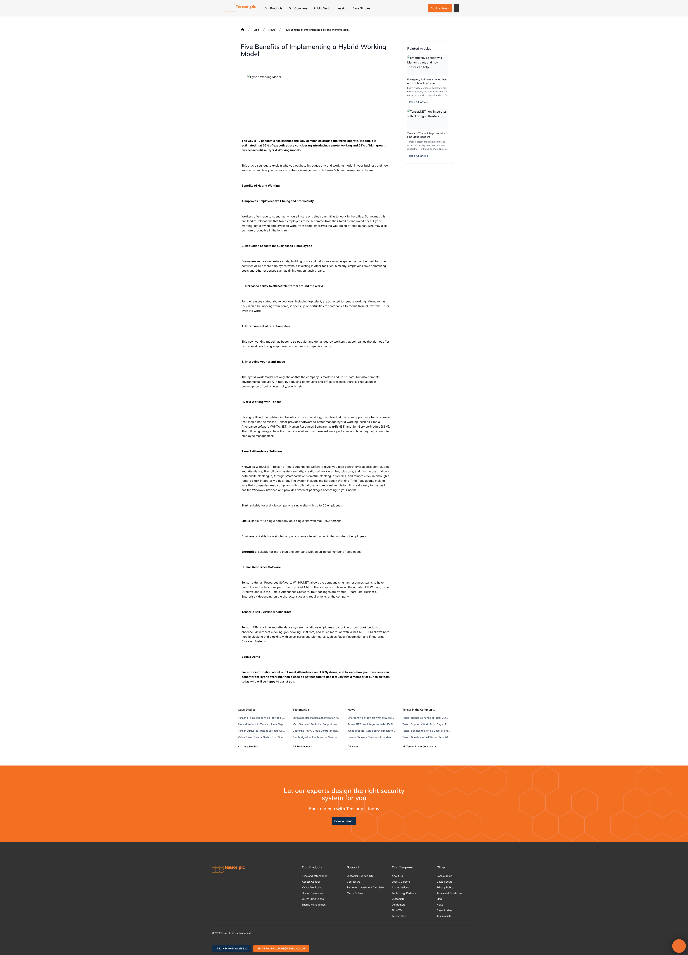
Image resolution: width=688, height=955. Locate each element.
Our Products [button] (273, 8)
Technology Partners (404, 893)
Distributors (398, 904)
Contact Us (353, 881)
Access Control (311, 881)
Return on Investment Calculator (365, 887)
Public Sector (323, 8)
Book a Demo (343, 821)
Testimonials (444, 916)
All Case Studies (248, 746)
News (271, 29)
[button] (456, 8)
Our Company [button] (298, 8)
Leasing (342, 8)
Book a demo (440, 8)
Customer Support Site (360, 875)
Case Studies (361, 8)
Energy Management (314, 904)
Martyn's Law (355, 893)
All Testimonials (302, 746)
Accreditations (400, 887)
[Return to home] (240, 8)
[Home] (242, 30)
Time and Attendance (314, 875)
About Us (397, 875)
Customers (398, 898)
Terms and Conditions (449, 893)
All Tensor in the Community (419, 746)
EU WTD (397, 910)
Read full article (418, 101)
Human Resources (312, 893)
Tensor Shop (399, 916)
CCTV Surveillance (313, 898)
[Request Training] (404, 8)
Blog (256, 29)
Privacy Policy (445, 887)
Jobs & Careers (401, 881)
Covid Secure (444, 881)
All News (353, 746)
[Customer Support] (413, 8)
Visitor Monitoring (312, 887)
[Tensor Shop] (423, 8)
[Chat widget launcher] (679, 946)
